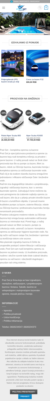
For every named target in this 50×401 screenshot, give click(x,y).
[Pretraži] (40, 8)
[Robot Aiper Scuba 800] (12, 119)
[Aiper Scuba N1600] (37, 119)
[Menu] (3, 7)
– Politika (6, 314)
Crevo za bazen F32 (34, 79)
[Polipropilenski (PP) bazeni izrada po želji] (12, 63)
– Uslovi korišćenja (11, 317)
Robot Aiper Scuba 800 (11, 136)
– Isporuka (7, 310)
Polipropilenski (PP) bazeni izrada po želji (10, 80)
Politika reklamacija (13, 321)
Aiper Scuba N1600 (34, 136)
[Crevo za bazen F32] (37, 63)
